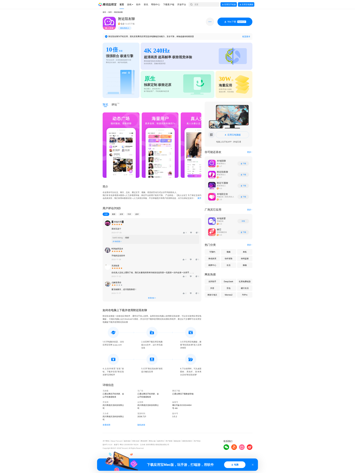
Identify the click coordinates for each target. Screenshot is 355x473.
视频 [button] (228, 252)
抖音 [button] (212, 288)
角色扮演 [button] (212, 258)
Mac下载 (237, 21)
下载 (244, 163)
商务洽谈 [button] (135, 441)
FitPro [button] (244, 295)
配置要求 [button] (246, 36)
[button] (107, 4)
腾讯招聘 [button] (144, 441)
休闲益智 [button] (245, 258)
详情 (243, 221)
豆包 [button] (228, 288)
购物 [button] (245, 265)
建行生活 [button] (245, 288)
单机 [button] (245, 252)
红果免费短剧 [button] (245, 281)
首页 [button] (104, 12)
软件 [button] (110, 12)
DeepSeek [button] (228, 281)
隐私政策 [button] (141, 425)
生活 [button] (228, 265)
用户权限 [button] (169, 441)
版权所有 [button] (160, 441)
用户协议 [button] (197, 441)
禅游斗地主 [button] (212, 295)
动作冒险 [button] (228, 258)
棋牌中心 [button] (212, 265)
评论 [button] (114, 104)
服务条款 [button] (127, 441)
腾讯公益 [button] (152, 441)
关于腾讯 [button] (106, 441)
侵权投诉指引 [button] (187, 441)
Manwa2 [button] (228, 295)
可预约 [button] (212, 252)
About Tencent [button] (116, 441)
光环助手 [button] (212, 281)
